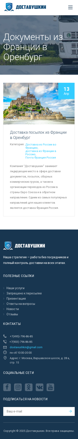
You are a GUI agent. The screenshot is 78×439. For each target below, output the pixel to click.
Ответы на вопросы (20, 304)
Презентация (16, 298)
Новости (12, 309)
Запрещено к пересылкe (24, 293)
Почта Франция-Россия (40, 157)
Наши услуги (15, 288)
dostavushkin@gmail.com (26, 347)
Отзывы (12, 314)
